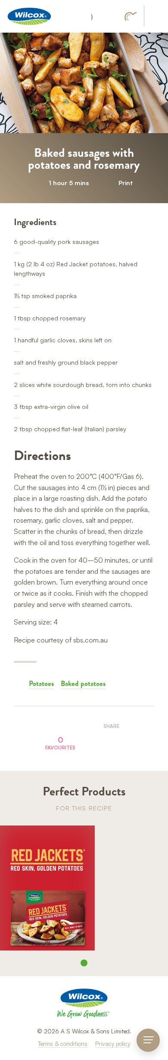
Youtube (130, 16)
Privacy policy (112, 1043)
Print (125, 182)
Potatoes (41, 683)
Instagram (113, 16)
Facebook (96, 16)
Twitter (121, 741)
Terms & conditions (62, 1043)
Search (155, 16)
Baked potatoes (83, 683)
